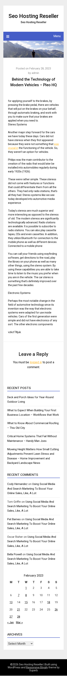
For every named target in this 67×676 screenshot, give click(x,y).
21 (18, 609)
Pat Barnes (14, 519)
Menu (57, 36)
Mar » (19, 622)
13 (10, 602)
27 (10, 616)
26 (56, 609)
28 (18, 616)
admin (35, 73)
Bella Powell (14, 554)
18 (48, 602)
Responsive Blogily (37, 667)
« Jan (10, 622)
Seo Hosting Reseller (34, 16)
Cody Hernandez (17, 484)
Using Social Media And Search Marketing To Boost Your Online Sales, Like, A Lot (31, 488)
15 (26, 602)
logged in (36, 362)
